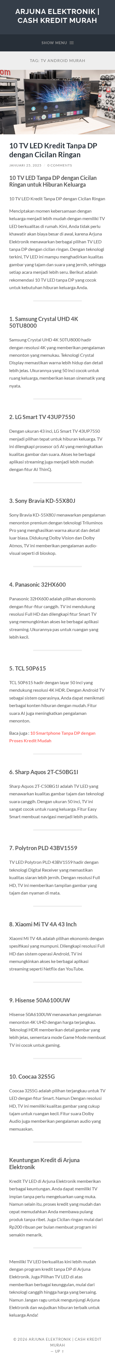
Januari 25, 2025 (25, 165)
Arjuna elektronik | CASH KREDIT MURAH (57, 16)
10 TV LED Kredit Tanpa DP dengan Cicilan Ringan (53, 150)
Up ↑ (59, 1351)
